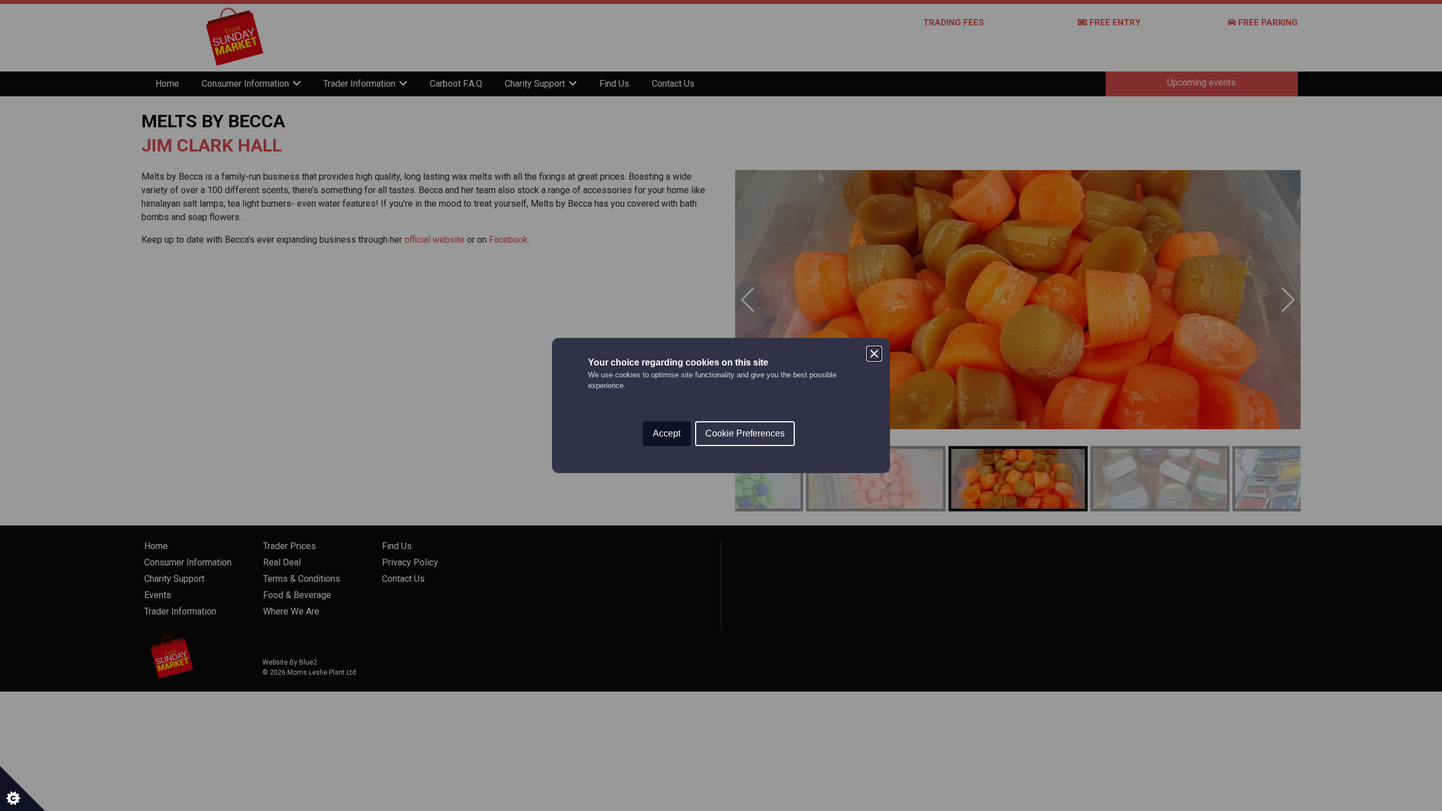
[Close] (874, 353)
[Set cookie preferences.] (22, 788)
